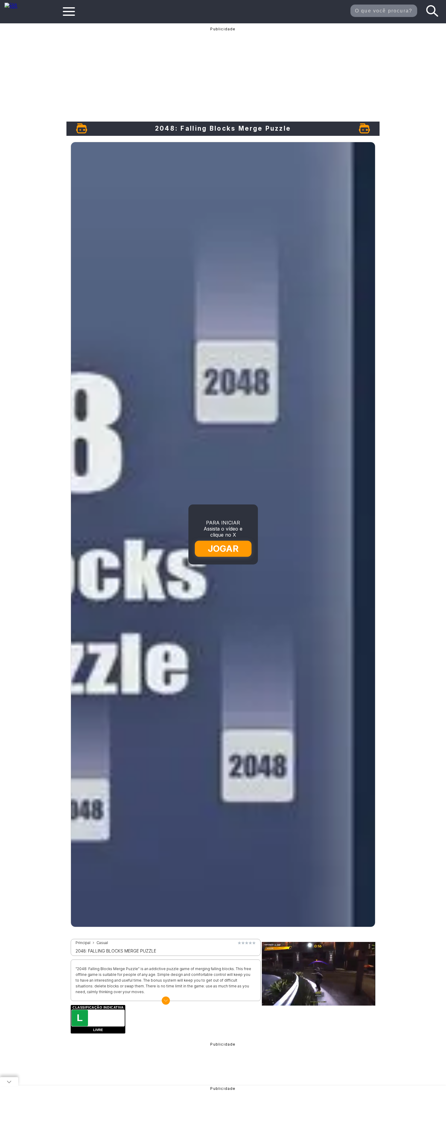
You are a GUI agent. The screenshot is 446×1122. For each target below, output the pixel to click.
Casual (102, 943)
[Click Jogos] (15, 7)
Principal (83, 943)
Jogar (223, 548)
